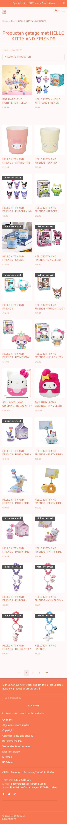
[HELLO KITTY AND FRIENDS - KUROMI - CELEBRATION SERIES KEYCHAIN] (17, 578)
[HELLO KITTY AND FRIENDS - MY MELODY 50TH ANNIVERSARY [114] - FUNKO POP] (50, 238)
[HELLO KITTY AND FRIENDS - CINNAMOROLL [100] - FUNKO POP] (17, 286)
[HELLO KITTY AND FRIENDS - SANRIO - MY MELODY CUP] (17, 140)
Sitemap (7, 757)
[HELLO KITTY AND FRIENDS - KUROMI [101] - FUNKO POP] (50, 286)
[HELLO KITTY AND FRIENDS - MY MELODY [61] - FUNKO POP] (17, 335)
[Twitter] (9, 794)
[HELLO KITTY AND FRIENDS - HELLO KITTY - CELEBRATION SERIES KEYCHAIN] (17, 627)
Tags (13, 21)
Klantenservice (11, 751)
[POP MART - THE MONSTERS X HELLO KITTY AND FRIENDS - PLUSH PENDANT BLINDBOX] (17, 80)
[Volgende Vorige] (46, 673)
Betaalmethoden (12, 741)
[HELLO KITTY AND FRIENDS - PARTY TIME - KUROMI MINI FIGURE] (17, 432)
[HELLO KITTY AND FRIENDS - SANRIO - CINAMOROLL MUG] (17, 238)
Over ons (7, 720)
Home (5, 21)
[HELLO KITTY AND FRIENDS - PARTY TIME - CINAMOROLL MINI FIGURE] (17, 481)
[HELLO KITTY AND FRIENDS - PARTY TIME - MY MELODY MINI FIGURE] (17, 529)
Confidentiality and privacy (17, 736)
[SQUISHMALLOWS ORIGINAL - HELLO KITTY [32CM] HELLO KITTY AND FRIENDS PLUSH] (17, 384)
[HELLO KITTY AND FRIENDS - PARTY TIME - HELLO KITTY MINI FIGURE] (50, 529)
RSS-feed (7, 762)
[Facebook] (3, 794)
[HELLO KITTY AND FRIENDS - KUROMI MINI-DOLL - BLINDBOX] (17, 189)
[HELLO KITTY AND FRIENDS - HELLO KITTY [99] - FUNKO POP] (50, 335)
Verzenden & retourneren (16, 746)
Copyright (8, 730)
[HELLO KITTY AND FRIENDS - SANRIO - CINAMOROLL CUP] (50, 140)
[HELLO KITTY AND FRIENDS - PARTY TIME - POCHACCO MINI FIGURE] (50, 432)
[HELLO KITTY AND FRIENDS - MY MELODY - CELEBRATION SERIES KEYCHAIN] (50, 578)
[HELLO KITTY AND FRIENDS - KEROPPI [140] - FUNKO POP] (50, 189)
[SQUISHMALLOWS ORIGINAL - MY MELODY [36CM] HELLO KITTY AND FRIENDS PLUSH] (50, 384)
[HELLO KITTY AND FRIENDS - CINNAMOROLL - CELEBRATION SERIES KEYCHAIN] (50, 627)
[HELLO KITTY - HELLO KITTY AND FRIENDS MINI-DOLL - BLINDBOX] (50, 80)
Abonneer (33, 705)
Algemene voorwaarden (15, 725)
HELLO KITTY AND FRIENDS (32, 21)
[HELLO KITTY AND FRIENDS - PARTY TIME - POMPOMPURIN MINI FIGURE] (50, 481)
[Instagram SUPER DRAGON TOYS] (15, 794)
